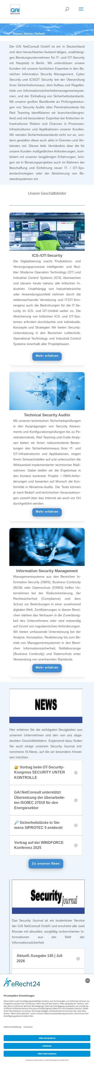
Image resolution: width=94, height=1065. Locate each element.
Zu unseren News (46, 863)
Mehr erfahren (47, 355)
